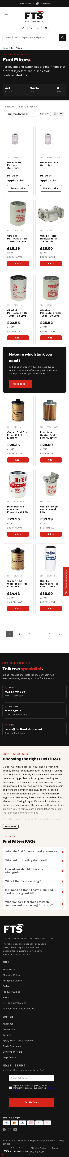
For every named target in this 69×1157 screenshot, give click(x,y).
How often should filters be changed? (24, 871)
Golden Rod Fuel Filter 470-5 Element (17, 435)
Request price (18, 188)
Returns (7, 1035)
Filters (44, 114)
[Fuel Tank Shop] (14, 929)
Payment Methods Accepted (19, 1008)
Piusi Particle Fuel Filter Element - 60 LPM (17, 510)
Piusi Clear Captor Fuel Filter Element (48, 435)
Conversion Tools (12, 1051)
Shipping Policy (11, 975)
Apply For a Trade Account (18, 1040)
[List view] (61, 114)
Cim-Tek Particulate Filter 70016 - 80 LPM (18, 313)
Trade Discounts (12, 1046)
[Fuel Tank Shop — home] (34, 16)
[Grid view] (55, 114)
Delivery (7, 986)
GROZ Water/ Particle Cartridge (15, 165)
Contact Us (9, 1029)
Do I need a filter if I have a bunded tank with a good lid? (29, 892)
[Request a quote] (23, 28)
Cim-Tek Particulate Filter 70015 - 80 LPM (50, 313)
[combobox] (31, 37)
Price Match (9, 969)
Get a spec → (20, 384)
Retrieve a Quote (12, 980)
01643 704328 (25, 4)
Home (5, 48)
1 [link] (9, 634)
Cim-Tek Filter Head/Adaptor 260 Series (48, 239)
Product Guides (11, 991)
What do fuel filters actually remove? (31, 851)
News (6, 997)
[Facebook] (4, 1129)
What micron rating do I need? (26, 860)
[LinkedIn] (15, 1129)
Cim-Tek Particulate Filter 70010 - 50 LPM (18, 239)
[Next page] (59, 634)
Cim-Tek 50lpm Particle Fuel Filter (49, 510)
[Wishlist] (30, 28)
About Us (8, 1023)
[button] (6, 15)
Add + (18, 263)
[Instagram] (9, 1129)
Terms (55, 1148)
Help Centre (9, 1057)
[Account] (38, 28)
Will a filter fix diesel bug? (23, 881)
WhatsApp (45, 4)
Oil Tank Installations (14, 1003)
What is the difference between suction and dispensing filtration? (29, 903)
